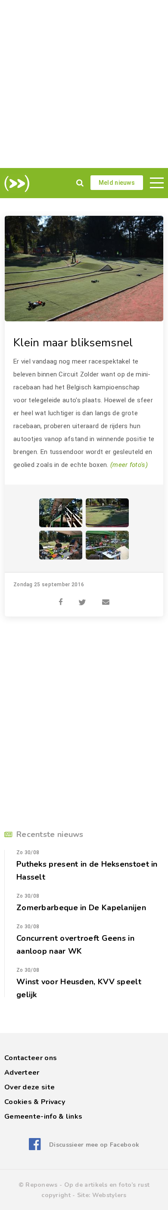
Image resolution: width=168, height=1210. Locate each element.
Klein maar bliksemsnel (73, 342)
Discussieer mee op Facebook (94, 1145)
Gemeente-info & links (43, 1116)
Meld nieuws (117, 182)
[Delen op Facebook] (61, 597)
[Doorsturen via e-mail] (105, 597)
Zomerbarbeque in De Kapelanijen (81, 907)
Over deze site (29, 1087)
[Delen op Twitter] (82, 597)
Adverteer (22, 1072)
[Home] (15, 183)
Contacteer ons (30, 1058)
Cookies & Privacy (34, 1102)
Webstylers (109, 1195)
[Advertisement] (84, 84)
